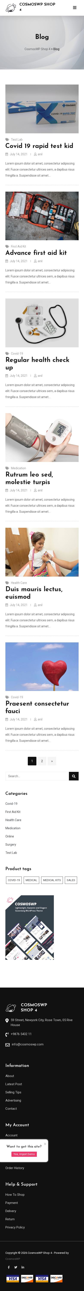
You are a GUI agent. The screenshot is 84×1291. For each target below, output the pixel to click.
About (9, 1076)
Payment (11, 1203)
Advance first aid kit (36, 253)
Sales (71, 880)
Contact (11, 1109)
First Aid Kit (18, 246)
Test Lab (17, 139)
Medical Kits (52, 880)
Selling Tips (13, 1092)
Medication (18, 468)
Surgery (10, 844)
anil (40, 154)
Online (9, 836)
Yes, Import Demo (24, 1154)
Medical (31, 880)
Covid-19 (17, 353)
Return (10, 1219)
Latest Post (13, 1084)
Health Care (19, 583)
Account (11, 1135)
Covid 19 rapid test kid (39, 146)
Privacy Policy (15, 1227)
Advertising (13, 1100)
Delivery (10, 1211)
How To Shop (15, 1195)
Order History (14, 1168)
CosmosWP (12, 1258)
